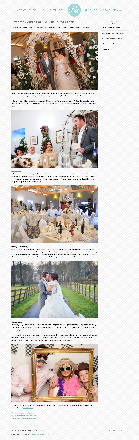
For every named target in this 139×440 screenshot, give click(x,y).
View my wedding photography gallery (22, 413)
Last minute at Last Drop (108, 49)
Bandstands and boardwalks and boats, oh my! (114, 44)
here (84, 103)
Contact (105, 10)
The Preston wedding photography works (112, 38)
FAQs (61, 10)
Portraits (34, 10)
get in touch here (27, 408)
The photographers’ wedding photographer (113, 33)
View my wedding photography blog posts (23, 418)
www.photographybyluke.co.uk (41, 435)
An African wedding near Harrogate (110, 27)
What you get (49, 10)
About (88, 10)
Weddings (21, 10)
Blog (96, 10)
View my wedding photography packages (23, 415)
